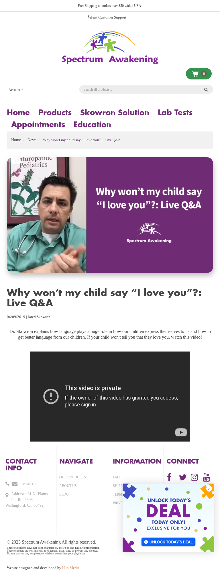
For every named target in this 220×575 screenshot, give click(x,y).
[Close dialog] (209, 489)
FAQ (116, 477)
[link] (168, 518)
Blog (64, 494)
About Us (68, 486)
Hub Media (71, 568)
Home (16, 140)
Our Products (72, 477)
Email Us (28, 484)
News (32, 140)
